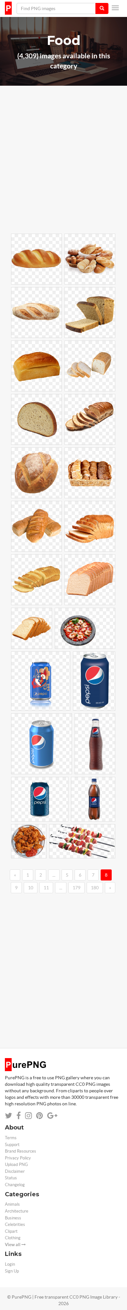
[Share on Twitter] (8, 1115)
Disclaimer (15, 1171)
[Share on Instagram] (28, 1115)
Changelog (15, 1184)
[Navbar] (115, 8)
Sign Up (12, 1271)
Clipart (11, 1231)
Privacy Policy (18, 1158)
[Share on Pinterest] (39, 1115)
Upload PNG (16, 1164)
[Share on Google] (52, 1115)
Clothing (13, 1237)
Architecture (16, 1211)
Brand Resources (20, 1151)
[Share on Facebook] (18, 1115)
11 (46, 887)
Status (11, 1177)
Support (12, 1144)
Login (10, 1264)
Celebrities (15, 1224)
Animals (12, 1204)
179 (76, 887)
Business (13, 1217)
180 (95, 887)
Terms (11, 1137)
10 (30, 887)
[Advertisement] (63, 168)
